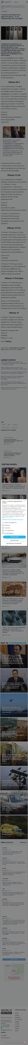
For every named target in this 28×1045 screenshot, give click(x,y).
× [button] (25, 500)
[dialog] (14, 522)
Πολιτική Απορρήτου (9, 517)
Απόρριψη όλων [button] (14, 540)
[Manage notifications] (25, 1042)
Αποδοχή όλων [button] (14, 537)
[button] (14, 519)
